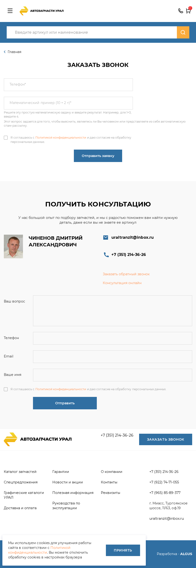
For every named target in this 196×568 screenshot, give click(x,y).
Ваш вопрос (14, 301)
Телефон (18, 84)
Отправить (65, 403)
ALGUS (186, 554)
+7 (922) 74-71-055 (164, 482)
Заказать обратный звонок (126, 274)
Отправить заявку (98, 156)
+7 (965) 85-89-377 (164, 493)
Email (8, 356)
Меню (10, 11)
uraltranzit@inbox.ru (132, 237)
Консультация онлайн (122, 283)
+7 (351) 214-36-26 (181, 11)
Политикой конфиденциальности (60, 137)
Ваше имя (12, 375)
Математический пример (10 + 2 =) (40, 103)
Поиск (183, 32)
